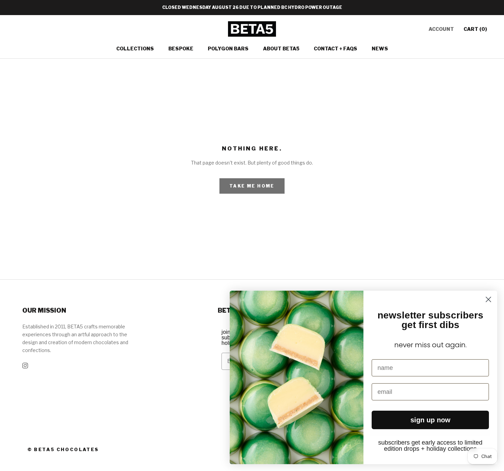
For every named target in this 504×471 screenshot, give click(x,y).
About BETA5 (281, 48)
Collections (135, 48)
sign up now (430, 420)
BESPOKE (180, 48)
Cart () (475, 29)
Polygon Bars (228, 48)
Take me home (252, 186)
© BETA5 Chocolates (63, 449)
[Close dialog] (488, 299)
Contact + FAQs (335, 48)
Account (441, 29)
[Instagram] (25, 365)
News (380, 48)
